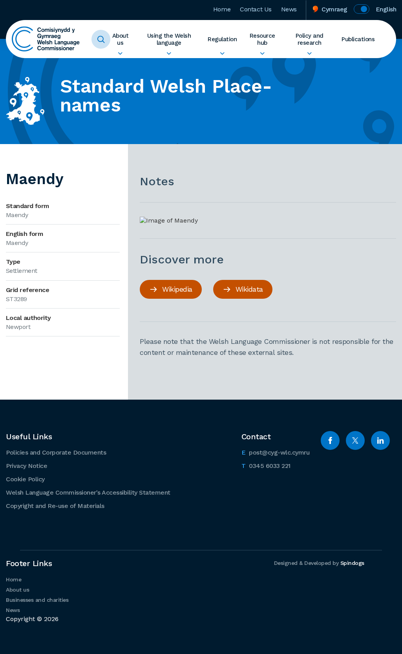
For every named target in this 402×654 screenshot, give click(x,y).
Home (221, 9)
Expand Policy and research (309, 53)
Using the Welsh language (169, 39)
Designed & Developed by (319, 563)
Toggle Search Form (100, 39)
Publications (358, 39)
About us (120, 39)
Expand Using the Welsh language (169, 53)
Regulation (222, 39)
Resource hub (262, 39)
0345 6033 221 (266, 465)
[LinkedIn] (380, 440)
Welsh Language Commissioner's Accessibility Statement (88, 492)
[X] (355, 440)
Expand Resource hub (262, 53)
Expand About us (120, 53)
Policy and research (309, 39)
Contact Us (256, 9)
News (289, 9)
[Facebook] (330, 440)
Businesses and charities (37, 600)
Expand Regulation (222, 53)
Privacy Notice (26, 465)
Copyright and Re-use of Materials (55, 506)
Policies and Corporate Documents (56, 452)
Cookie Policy (25, 479)
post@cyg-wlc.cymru (275, 452)
